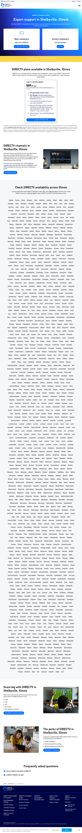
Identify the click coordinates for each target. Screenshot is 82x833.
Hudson (35, 400)
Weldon (35, 647)
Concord (48, 289)
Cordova (71, 289)
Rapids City (43, 551)
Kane (11, 413)
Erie (39, 334)
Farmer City (71, 338)
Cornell (11, 293)
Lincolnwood (41, 437)
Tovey (44, 623)
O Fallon (72, 510)
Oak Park (33, 513)
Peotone (61, 534)
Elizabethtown (23, 327)
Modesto (40, 479)
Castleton (31, 269)
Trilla (9, 627)
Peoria (23, 200)
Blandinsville (58, 234)
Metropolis (38, 472)
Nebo (16, 499)
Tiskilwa (71, 620)
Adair (35, 200)
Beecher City (19, 227)
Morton (20, 486)
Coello (44, 286)
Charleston (12, 276)
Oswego (34, 523)
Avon (8, 221)
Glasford (38, 362)
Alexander (10, 203)
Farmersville (11, 341)
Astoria (19, 217)
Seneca (71, 582)
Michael (45, 472)
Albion (66, 200)
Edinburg (11, 324)
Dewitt (10, 310)
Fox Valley (51, 348)
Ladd (67, 424)
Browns (41, 248)
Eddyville (54, 320)
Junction (57, 410)
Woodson (36, 668)
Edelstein (61, 320)
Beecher (12, 227)
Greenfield (21, 375)
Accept (66, 830)
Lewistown (46, 434)
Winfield (56, 661)
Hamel (17, 379)
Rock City (39, 561)
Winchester (43, 661)
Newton (36, 506)
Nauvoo (10, 499)
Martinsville (11, 461)
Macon (20, 451)
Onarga (26, 520)
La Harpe (21, 424)
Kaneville (17, 413)
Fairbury (25, 338)
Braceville (50, 241)
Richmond (33, 554)
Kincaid (57, 417)
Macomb (13, 451)
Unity (62, 627)
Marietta (19, 458)
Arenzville (38, 210)
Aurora (62, 217)
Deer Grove (25, 307)
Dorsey (66, 310)
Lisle (57, 437)
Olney (68, 517)
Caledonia (69, 255)
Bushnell (41, 255)
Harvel (62, 382)
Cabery (58, 255)
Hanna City (54, 379)
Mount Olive (39, 489)
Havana (23, 386)
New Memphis (68, 503)
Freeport (60, 351)
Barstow (54, 221)
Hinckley (44, 393)
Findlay (61, 341)
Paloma (19, 527)
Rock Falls (47, 561)
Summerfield (59, 609)
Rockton (16, 565)
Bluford (51, 238)
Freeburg (44, 351)
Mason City (48, 461)
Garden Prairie (41, 355)
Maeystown (34, 451)
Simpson (44, 592)
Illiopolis (33, 403)
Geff (59, 355)
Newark (11, 200)
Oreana (66, 520)
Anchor (39, 207)
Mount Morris (30, 489)
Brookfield (11, 248)
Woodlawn (21, 668)
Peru (16, 537)
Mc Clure (31, 465)
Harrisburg (27, 382)
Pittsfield (11, 541)
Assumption (11, 217)
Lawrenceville (38, 431)
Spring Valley (61, 599)
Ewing (20, 338)
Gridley (49, 375)
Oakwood (60, 513)
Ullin (45, 627)
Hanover (62, 379)
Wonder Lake (44, 665)
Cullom (15, 300)
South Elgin (51, 596)
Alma (50, 203)
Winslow (13, 665)
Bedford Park (69, 224)
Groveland (64, 375)
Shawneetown (53, 585)
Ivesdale (48, 406)
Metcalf (30, 472)
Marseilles (62, 458)
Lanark (68, 427)
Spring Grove (52, 599)
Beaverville (51, 224)
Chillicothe (45, 279)
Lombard (69, 441)
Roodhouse (57, 565)
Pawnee (58, 530)
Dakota (46, 300)
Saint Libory (41, 575)
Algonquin (23, 203)
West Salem (42, 651)
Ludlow (24, 448)
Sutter (18, 613)
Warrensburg (33, 640)
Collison (11, 289)
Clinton (10, 286)
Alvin (27, 207)
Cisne (11, 283)
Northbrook (65, 510)
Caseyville (24, 269)
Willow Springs (66, 658)
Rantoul (36, 551)
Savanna (32, 579)
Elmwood (25, 331)
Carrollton (56, 265)
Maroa (56, 458)
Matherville (57, 461)
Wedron (29, 647)
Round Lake (38, 568)
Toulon (39, 623)
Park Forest (14, 530)
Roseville (16, 568)
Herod (9, 389)
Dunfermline (64, 313)
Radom (72, 548)
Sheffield (61, 585)
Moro (60, 482)
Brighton (34, 245)
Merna (17, 472)
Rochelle (24, 561)
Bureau (18, 255)
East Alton (41, 317)
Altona (22, 207)
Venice (57, 630)
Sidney (29, 592)
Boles (56, 238)
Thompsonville (22, 620)
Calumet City (17, 258)
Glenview (21, 365)
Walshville (71, 637)
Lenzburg (26, 434)
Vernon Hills (27, 634)
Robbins (71, 558)
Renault (18, 554)
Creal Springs (68, 293)
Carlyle (10, 265)
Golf (73, 365)
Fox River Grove (41, 348)
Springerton (70, 599)
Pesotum (21, 537)
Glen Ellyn (54, 362)
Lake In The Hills (35, 427)
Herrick (15, 389)
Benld (17, 231)
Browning (34, 248)
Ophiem (44, 520)
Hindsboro (52, 393)
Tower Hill (58, 623)
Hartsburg (49, 382)
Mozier (27, 492)
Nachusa (36, 496)
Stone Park (37, 606)
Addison (48, 200)
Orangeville (59, 520)
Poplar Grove (27, 544)
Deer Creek (17, 307)
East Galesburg (70, 317)
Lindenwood (50, 437)
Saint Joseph (32, 575)
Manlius (34, 455)
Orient (9, 523)
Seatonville (59, 582)
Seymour (30, 585)
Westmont (32, 654)
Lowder (11, 448)
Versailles (41, 634)
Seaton (52, 582)
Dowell (14, 313)
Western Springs (16, 654)
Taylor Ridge (67, 613)
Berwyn (57, 231)
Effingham (35, 324)
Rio (22, 558)
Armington (71, 210)
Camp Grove (62, 258)
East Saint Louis (39, 320)
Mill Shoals (12, 475)
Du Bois (37, 313)
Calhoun (10, 258)
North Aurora (34, 510)
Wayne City (13, 647)
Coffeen (50, 286)
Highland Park (70, 389)
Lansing (10, 431)
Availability (11, 783)
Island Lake (31, 406)
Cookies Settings (55, 830)
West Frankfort (16, 651)
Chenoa (42, 276)
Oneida (32, 520)
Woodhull (68, 665)
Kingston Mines (15, 420)
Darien (36, 303)
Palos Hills (37, 527)
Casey (17, 269)
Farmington (19, 341)
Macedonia (51, 448)
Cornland (17, 293)
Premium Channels (24, 802)
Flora (26, 344)
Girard (24, 362)
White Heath (15, 658)
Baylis (30, 224)
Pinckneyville (54, 537)
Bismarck (42, 234)
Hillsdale (25, 393)
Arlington (51, 210)
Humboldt (51, 400)
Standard (20, 603)
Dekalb (39, 307)
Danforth (16, 303)
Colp (22, 289)
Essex (50, 334)
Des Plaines (65, 307)
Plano (31, 541)
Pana (50, 527)
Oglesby (29, 517)
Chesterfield (70, 276)
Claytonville (63, 283)
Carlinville (63, 262)
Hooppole (69, 396)
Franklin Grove (19, 351)
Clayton (56, 283)
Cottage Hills (32, 293)
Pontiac (20, 544)
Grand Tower (71, 369)
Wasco (55, 640)
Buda (23, 252)
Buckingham (69, 248)
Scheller (11, 582)
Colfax (64, 286)
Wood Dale (53, 665)
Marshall (69, 458)
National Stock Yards (67, 496)
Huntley (63, 400)
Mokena (52, 479)
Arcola (32, 210)
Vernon (20, 634)
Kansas (31, 413)
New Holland (50, 503)
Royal (52, 568)
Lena (20, 434)
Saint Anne (34, 572)
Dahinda (32, 300)
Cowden (60, 293)
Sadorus (16, 572)
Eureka (55, 334)
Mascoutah (34, 461)
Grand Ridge (62, 369)
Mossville (36, 486)
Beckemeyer (59, 224)
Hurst (11, 403)
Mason (41, 461)
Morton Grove (27, 486)
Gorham (39, 369)
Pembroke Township (34, 534)
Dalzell (72, 300)
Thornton (38, 620)
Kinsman (32, 420)
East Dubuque (60, 317)
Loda (52, 441)
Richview (49, 554)
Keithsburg (65, 413)
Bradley (64, 241)
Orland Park (21, 523)
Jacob (63, 406)
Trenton (72, 623)
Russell (72, 568)
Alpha (55, 203)
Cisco (73, 279)
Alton (17, 207)
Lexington (53, 434)
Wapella (19, 640)
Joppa (47, 410)
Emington (71, 331)
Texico (51, 616)
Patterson (44, 530)
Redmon (12, 554)
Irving (17, 406)
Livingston (34, 441)
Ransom (29, 551)
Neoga (21, 499)
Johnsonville (17, 410)
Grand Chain (53, 369)
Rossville (31, 568)
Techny (30, 616)
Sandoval (9, 579)
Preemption (10, 548)
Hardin (14, 382)
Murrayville (29, 496)
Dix (29, 310)
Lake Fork (26, 427)
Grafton (46, 369)
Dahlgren (39, 300)
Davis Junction (49, 303)
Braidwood (71, 241)
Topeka (33, 623)
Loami (40, 441)
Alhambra (31, 203)
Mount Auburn (60, 486)
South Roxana (12, 599)
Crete (40, 296)
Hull (45, 400)
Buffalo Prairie (47, 252)
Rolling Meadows (34, 565)
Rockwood (24, 565)
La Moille (28, 424)
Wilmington (26, 661)
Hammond (31, 379)
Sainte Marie (58, 575)
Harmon (20, 382)
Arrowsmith (30, 214)
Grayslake (53, 372)
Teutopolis (44, 616)
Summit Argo (68, 609)
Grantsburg (30, 372)
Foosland (40, 344)
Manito (28, 455)
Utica (20, 630)
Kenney (25, 417)
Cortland (24, 293)
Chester (63, 276)
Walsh (64, 637)
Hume (57, 400)
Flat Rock (20, 344)
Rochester (32, 561)
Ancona (45, 207)
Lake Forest (18, 427)
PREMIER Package (9, 810)
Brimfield (41, 245)
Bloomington (11, 238)
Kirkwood (45, 420)
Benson (32, 231)
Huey (40, 400)
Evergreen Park (12, 338)
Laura (23, 431)
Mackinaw (70, 448)
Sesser (17, 585)
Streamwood (13, 609)
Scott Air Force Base (35, 582)
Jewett (10, 410)
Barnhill (35, 221)
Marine (25, 458)
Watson (41, 644)
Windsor (50, 661)
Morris (65, 482)
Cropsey (55, 296)
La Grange (68, 420)
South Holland (60, 596)
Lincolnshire (32, 437)
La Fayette (60, 420)
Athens (24, 217)
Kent (30, 417)
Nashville (50, 496)
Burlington (25, 255)
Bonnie (24, 241)
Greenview (35, 375)
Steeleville (42, 603)
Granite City (14, 372)
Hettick (33, 389)
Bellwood (62, 227)
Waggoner (44, 637)
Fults (72, 351)
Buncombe (62, 252)
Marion (31, 458)
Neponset (28, 499)
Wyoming (27, 671)
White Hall (68, 654)
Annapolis (71, 207)
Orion (14, 523)
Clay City (49, 283)
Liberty (60, 434)
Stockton (29, 606)
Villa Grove (61, 634)
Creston (27, 296)
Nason (57, 496)
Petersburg (29, 537)
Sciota (26, 582)
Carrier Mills (48, 265)
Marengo (12, 458)
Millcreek (27, 475)
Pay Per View (22, 808)
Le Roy (45, 431)
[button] (41, 771)
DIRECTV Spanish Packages (9, 814)
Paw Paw (51, 530)
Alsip (65, 203)
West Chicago (68, 647)
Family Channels (23, 805)
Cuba (9, 300)
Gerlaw (25, 358)
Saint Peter (49, 575)
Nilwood (53, 506)
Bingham (27, 234)
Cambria (32, 258)
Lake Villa (45, 427)
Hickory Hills (47, 389)
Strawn (71, 606)
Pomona (13, 544)
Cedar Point (53, 269)
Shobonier (60, 589)
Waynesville (21, 647)
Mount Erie (21, 489)
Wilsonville (35, 661)
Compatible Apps (39, 799)
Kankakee (24, 413)
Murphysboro (20, 496)
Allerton (45, 203)
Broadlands (54, 245)
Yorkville (51, 671)
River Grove (36, 558)
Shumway (11, 592)
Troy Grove (32, 627)
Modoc (47, 479)
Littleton (19, 441)
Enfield (23, 334)
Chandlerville (54, 272)
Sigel (34, 592)
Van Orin (38, 630)
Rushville (65, 568)
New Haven (41, 503)
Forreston (69, 344)
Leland (9, 434)
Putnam (60, 548)
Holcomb (23, 396)
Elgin (8, 327)
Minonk (22, 479)
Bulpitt (55, 252)
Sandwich (17, 579)
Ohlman (40, 517)
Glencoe (68, 362)
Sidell (23, 592)
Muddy (39, 492)
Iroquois (11, 406)
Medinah (28, 468)
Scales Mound (62, 579)
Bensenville (24, 231)
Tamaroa (46, 613)
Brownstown (48, 248)
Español (79, 1)
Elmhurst (17, 331)
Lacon (62, 424)
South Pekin (69, 596)
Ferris (32, 341)
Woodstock (44, 668)
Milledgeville (35, 475)
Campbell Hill (13, 262)
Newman (29, 506)
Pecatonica (19, 534)
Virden (23, 637)
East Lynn (13, 320)
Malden (63, 451)
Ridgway (64, 554)
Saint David (62, 572)
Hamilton (23, 379)
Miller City (43, 475)
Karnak (38, 413)
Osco (28, 523)
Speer (44, 599)
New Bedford (53, 499)
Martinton (19, 461)
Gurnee (71, 375)
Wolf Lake (35, 665)
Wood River (61, 665)
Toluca (21, 623)
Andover (59, 207)
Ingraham (64, 403)
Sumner (13, 613)
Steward (61, 603)
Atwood (43, 217)
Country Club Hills (51, 293)
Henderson (50, 386)
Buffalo (29, 252)
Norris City (26, 510)
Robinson (17, 561)
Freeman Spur (53, 351)
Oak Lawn (26, 513)
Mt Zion (33, 492)
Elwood (58, 331)
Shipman (40, 589)
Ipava (70, 403)
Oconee (73, 513)
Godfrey (36, 365)
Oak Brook (10, 513)
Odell (13, 517)
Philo (35, 537)
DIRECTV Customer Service (70, 798)
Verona (34, 634)
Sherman (26, 589)
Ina (38, 403)
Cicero (68, 279)
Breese (12, 245)
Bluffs (45, 238)
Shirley (53, 589)
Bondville (71, 238)
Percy (67, 534)
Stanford (27, 603)
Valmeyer (31, 630)
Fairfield (32, 338)
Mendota (69, 468)
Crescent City (12, 296)
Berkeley (44, 231)
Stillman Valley (13, 606)
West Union (51, 651)
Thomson (31, 620)
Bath (25, 224)
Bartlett (67, 221)
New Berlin (62, 499)
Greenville (43, 375)
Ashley (56, 214)
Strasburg (64, 606)
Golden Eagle (57, 365)
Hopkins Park (20, 400)
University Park (70, 627)
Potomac (48, 544)
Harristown (35, 382)
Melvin (50, 468)
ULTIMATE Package (9, 807)
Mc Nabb (63, 465)
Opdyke (38, 520)
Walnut (51, 637)
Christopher (61, 279)
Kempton (10, 417)
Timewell (55, 620)
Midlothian (61, 472)
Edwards (18, 324)
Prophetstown (35, 548)
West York (59, 651)
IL (15, 783)
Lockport (46, 441)
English (73, 1)
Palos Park (44, 527)
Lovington (70, 444)
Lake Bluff (10, 427)
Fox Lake (33, 348)
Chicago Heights (25, 279)
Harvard (56, 382)
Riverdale (44, 558)
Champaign (39, 272)
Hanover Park (70, 379)
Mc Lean (46, 465)
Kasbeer (43, 413)
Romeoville (49, 565)
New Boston (70, 499)
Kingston (71, 417)
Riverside (51, 558)
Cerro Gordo (13, 272)
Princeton (18, 548)
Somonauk (27, 596)
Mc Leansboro (55, 465)
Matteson (64, 461)
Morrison (71, 482)
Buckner (18, 252)
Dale (51, 300)
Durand (14, 317)
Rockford (70, 561)
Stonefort (44, 606)
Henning (65, 386)
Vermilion (71, 630)
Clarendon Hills (40, 283)
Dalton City (65, 300)
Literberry (70, 437)
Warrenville (41, 640)
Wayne (69, 644)
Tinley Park (63, 620)
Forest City (48, 344)
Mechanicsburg (14, 468)
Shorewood (68, 589)
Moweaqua (20, 492)
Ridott (70, 554)
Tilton (49, 620)
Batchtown (19, 224)
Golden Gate (66, 365)
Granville (38, 372)
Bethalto (63, 231)
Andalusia (52, 207)
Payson (17, 200)
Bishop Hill (34, 234)
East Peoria (29, 320)
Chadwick (21, 272)
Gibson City (51, 358)
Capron (40, 262)
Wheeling (60, 654)
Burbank (12, 255)
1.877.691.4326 (31, 193)
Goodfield (18, 369)
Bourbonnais (36, 241)
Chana (46, 272)
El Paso (42, 324)
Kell (71, 413)
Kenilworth (18, 417)
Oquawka (51, 520)
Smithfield (70, 592)
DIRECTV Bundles (55, 799)
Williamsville (41, 658)
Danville (30, 303)
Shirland (47, 589)
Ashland (50, 214)
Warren (25, 640)
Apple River (25, 210)
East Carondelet (50, 317)
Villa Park (68, 634)
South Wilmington (23, 599)
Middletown (52, 472)
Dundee (57, 313)
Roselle (10, 568)
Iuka (42, 406)
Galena (16, 355)
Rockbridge (63, 561)
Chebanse (35, 276)
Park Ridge (22, 530)
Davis (41, 303)
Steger (48, 603)
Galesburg (23, 355)
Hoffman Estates (14, 396)
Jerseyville (70, 406)
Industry (50, 403)
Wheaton (46, 654)
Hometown (45, 396)
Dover (72, 310)
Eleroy (71, 324)
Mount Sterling (69, 489)
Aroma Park (22, 214)
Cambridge (40, 258)
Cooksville (64, 289)
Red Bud (64, 551)
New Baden (44, 499)
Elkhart (42, 327)
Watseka (34, 644)
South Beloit (42, 596)
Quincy (67, 548)
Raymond (57, 551)
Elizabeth (14, 327)
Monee (72, 479)
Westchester (66, 651)
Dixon (33, 310)
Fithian (72, 341)
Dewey (72, 307)
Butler (47, 255)
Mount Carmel (70, 486)
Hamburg (11, 379)
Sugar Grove (43, 609)
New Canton (23, 503)
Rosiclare (24, 568)
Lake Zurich (53, 427)
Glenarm (61, 362)
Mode (34, 479)
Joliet (34, 410)
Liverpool (26, 441)
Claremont (31, 283)
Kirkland (38, 420)
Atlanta (37, 217)
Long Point (21, 444)
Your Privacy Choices (71, 805)
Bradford (57, 241)
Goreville (32, 369)
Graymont (45, 372)
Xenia (33, 671)
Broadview (62, 245)
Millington (51, 475)
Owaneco (46, 523)
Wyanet (20, 671)
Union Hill (56, 627)
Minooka (28, 479)
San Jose (71, 575)
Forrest (63, 344)
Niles (47, 506)
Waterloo (19, 644)
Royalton (58, 568)
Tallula (40, 613)
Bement (12, 231)
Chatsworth (27, 276)
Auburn (49, 217)
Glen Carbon (46, 362)
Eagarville (27, 317)
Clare (25, 283)
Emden (64, 331)
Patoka (38, 530)
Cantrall (33, 262)
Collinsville (71, 286)
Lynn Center (37, 448)
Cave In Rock (44, 269)
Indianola (44, 403)
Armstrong (14, 214)
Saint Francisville (13, 575)
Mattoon (71, 461)
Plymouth (57, 541)
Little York (12, 441)
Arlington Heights (61, 210)
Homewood (54, 396)
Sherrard (33, 589)
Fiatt (37, 341)
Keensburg (57, 413)
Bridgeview (27, 245)
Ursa (15, 630)
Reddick (71, 551)
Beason (44, 224)
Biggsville (20, 234)
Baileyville (15, 221)
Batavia (11, 224)
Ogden (23, 517)
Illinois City (26, 403)
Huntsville (70, 400)
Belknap (27, 227)
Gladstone (31, 362)
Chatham (19, 276)
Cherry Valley (55, 276)
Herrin (20, 389)
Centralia (68, 269)
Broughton (27, 248)
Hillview (38, 393)
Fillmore (54, 341)
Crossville (61, 296)
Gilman (13, 362)
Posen (42, 544)
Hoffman (71, 393)
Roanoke (65, 558)
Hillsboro (18, 393)
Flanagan (12, 344)
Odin (17, 517)
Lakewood (61, 427)
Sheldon (13, 589)
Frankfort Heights (68, 348)
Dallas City (57, 300)
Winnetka (72, 661)
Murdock (11, 496)
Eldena (53, 324)
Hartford (42, 382)
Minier (16, 479)
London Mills (12, 444)
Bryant (62, 248)
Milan (67, 472)
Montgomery (29, 482)
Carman (16, 265)
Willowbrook (11, 661)
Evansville (69, 334)
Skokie (56, 592)
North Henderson (55, 510)
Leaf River (52, 431)
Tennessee (37, 616)
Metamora (24, 472)
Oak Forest (18, 513)
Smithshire (12, 596)
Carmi (22, 265)
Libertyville (67, 434)
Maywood (18, 465)
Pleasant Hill (38, 541)
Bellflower (48, 227)
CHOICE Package (8, 805)
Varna (51, 630)
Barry (48, 221)
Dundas (50, 313)
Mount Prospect (48, 489)
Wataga (13, 644)
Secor (65, 582)
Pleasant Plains (48, 541)
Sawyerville (45, 579)
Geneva (72, 355)
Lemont (15, 434)
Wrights (70, 668)
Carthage (71, 265)
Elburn (47, 324)
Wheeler (53, 654)
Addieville (42, 200)
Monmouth (11, 482)
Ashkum (43, 214)
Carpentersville (39, 265)
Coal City (16, 286)
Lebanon (59, 431)
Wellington (43, 647)
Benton (38, 231)
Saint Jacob (22, 575)
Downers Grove (22, 313)
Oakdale (40, 513)
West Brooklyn (58, 647)
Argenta (45, 210)
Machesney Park (61, 448)
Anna (64, 207)
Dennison (52, 307)
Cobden (39, 286)
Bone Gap (10, 241)
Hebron (38, 386)
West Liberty (25, 651)
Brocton (69, 245)
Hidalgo (55, 389)
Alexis (17, 203)
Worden (58, 668)
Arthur (37, 214)
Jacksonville (55, 406)
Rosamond (65, 565)
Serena (12, 585)
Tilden (44, 620)
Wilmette (18, 661)
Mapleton (63, 455)
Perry (11, 537)
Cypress (26, 300)
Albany (55, 200)
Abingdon (29, 200)
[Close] (79, 830)
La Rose (49, 424)
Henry (71, 386)
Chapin (70, 272)
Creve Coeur (47, 296)
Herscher (26, 389)
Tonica (27, 623)
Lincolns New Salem (21, 437)
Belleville (41, 227)
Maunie (11, 465)
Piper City (62, 537)
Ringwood (16, 558)
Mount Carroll (12, 489)
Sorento (34, 596)
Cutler (20, 300)
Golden (50, 365)
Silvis (38, 592)
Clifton (70, 283)
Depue (58, 307)
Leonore (33, 434)
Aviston (72, 217)
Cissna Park (18, 283)
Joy (52, 410)
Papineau (63, 527)
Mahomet (49, 451)
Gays (55, 355)
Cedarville (61, 269)
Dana (10, 303)
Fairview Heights (55, 338)
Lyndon (30, 448)
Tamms (53, 613)
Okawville (47, 517)
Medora (35, 468)
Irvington (23, 406)
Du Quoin (43, 313)
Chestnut (10, 279)
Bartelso (61, 221)
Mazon (25, 465)
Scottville (45, 582)
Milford (73, 472)
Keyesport (43, 417)
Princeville (26, 548)
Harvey (68, 382)
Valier (25, 630)
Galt (29, 355)
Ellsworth (10, 331)
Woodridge (28, 668)
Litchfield (63, 437)
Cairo (63, 255)
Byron (52, 255)
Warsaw (49, 640)
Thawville (57, 616)
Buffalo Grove (37, 252)
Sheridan (19, 589)
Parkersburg (30, 530)
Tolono (16, 623)
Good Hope (10, 369)
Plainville (25, 541)
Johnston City (27, 410)
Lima (73, 434)
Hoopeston (62, 396)
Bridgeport (19, 245)
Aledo (71, 200)
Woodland (13, 668)
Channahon (63, 272)
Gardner (49, 355)
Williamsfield (32, 658)
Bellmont (55, 227)
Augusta (55, 217)
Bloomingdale (68, 234)
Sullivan (51, 609)
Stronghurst (28, 609)
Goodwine (25, 369)
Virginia (28, 637)
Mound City (44, 486)
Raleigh (11, 551)
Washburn (62, 640)
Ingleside (57, 403)
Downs (31, 313)
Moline (59, 479)
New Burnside (14, 503)
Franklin (11, 351)
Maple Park (56, 455)
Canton (27, 262)
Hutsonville (18, 403)
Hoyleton (28, 400)
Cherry (47, 276)
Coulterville (41, 293)
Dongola (44, 310)
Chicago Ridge (36, 279)
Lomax (63, 441)
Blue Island (20, 238)
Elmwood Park (34, 331)
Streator (21, 609)
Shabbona (37, 585)
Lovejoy (55, 444)
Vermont (13, 634)
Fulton (67, 351)
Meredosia (10, 472)
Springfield (13, 603)
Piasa (40, 537)
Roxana (46, 568)
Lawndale (29, 431)
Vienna (54, 634)
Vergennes (64, 630)
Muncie (65, 492)
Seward (23, 585)
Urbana (10, 630)
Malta (69, 451)
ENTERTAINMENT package (9, 801)
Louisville (48, 444)
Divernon (23, 310)
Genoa (10, 358)
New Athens (36, 499)
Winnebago (64, 661)
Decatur (10, 307)
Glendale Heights (12, 365)
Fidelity (42, 341)
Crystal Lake (69, 296)
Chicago (16, 279)
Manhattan (21, 455)
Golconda (43, 365)
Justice (64, 410)
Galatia (10, 355)
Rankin (23, 551)
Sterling (54, 603)
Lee (65, 431)
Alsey (60, 203)
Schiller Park (18, 582)
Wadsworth (36, 637)
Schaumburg (71, 579)
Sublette (36, 609)
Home (5, 783)
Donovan (60, 310)
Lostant (42, 444)
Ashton (69, 214)
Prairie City (56, 544)
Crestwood (34, 296)
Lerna (39, 434)
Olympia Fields (12, 520)
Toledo (10, 623)
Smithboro (63, 592)
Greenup (28, 375)
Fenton (27, 341)
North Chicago (44, 510)
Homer (30, 396)
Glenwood (29, 365)
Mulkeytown (57, 492)
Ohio (34, 517)
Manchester (12, 455)
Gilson (19, 362)
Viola (17, 637)
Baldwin (22, 221)
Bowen (44, 241)
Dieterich (16, 310)
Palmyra (13, 527)
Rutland (10, 572)
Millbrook (20, 475)
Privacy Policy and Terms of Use (70, 809)
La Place (35, 424)
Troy (26, 627)
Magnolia (42, 451)
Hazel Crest (30, 386)
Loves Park (62, 444)
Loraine (35, 444)
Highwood (11, 393)
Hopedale (12, 400)
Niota (59, 506)
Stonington (52, 606)
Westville (39, 654)
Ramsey (17, 551)
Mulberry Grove (47, 492)
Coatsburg (32, 286)
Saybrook (53, 579)
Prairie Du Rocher (66, 544)
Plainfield (18, 541)
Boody (29, 241)
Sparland (33, 599)
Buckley (11, 252)
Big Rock (12, 234)
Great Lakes (67, 372)
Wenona (49, 647)
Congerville (56, 289)
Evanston (62, 334)
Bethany (69, 231)
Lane (73, 427)
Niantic (42, 506)
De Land (64, 303)
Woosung (51, 668)
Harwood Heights (14, 386)
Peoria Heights (53, 534)
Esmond (44, 334)
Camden (47, 258)
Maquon (70, 455)
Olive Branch (55, 517)
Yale (38, 671)
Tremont (65, 623)
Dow (9, 313)
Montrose (45, 482)
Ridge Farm (57, 554)
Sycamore (25, 613)
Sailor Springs (25, 572)
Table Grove (33, 613)
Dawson (57, 303)
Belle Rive (34, 227)
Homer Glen (37, 396)
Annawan (11, 210)
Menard (56, 468)
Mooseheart (53, 482)
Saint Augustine (43, 572)
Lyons (44, 448)
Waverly (63, 644)
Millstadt (58, 475)
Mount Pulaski (59, 489)
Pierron (46, 537)
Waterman (27, 644)
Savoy (38, 579)
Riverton (58, 558)
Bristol (47, 245)
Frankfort (58, 348)
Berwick (50, 231)
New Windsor (21, 506)
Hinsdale (64, 393)
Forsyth (11, 348)
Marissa (37, 458)
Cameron (54, 258)
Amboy (33, 207)
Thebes (70, 616)
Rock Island (54, 561)
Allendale (38, 203)
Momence (65, 479)
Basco (73, 221)
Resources (68, 802)
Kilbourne (50, 417)
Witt (30, 665)
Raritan (51, 551)
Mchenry (70, 465)
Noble (64, 506)
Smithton (19, 596)
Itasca (38, 406)
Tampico (59, 613)
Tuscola (39, 627)
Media (22, 468)
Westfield (25, 654)
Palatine (58, 523)
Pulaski (54, 548)
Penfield (44, 534)
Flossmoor (32, 344)
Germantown (42, 358)
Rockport (10, 565)
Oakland (53, 513)
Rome (42, 565)
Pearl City (11, 534)
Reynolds (25, 554)
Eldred (66, 324)
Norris (19, 510)
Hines (58, 393)
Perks (72, 534)
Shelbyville (69, 585)
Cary (12, 269)
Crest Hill (20, 296)
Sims (50, 592)
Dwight (20, 317)
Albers (60, 200)
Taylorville (23, 616)
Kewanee (35, 417)
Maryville (26, 461)
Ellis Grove (65, 327)
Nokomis (70, 506)
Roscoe (72, 565)
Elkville (48, 327)
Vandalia (45, 630)
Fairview (46, 338)
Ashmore (62, 214)
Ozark (53, 523)
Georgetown (17, 358)
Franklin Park (29, 351)
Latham (17, 431)
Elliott (58, 327)
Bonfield (17, 241)
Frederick (37, 351)
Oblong (67, 513)
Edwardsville (26, 324)
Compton (41, 289)
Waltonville (12, 640)
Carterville (64, 265)
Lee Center (71, 431)
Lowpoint (17, 448)
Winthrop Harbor (22, 665)
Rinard (10, 558)
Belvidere (69, 227)
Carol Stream (29, 265)
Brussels (56, 248)
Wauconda (48, 644)
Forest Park (55, 344)
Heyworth (39, 389)
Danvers (23, 303)
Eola (28, 334)
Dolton (39, 310)
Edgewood (69, 320)
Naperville (43, 496)
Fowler (27, 348)
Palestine (65, 523)
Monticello (38, 482)
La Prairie (42, 424)
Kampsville (71, 410)
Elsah (41, 331)
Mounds (51, 486)
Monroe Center (20, 482)
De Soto (70, 303)
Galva (33, 355)
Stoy (58, 606)
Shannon (44, 585)
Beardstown (37, 224)
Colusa (35, 289)
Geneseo (65, 355)
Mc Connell (39, 465)
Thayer (64, 616)
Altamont (71, 203)
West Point (34, 651)
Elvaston (47, 331)
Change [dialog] (12, 1)
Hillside (32, 393)
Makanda (56, 451)
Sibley (18, 592)
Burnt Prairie (33, 255)
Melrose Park (43, 468)
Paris (69, 527)
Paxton (65, 530)
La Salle (56, 424)
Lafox (72, 424)
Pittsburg (69, 537)
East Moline (21, 320)
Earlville (34, 317)
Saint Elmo (71, 572)
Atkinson (30, 217)
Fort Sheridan (19, 348)
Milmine (65, 475)
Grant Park (22, 372)
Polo (72, 541)
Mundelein (72, 492)
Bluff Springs (38, 238)
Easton (48, 320)
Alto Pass (11, 207)
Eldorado (59, 324)
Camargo (26, 258)
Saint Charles (53, 572)
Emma (11, 334)
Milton (71, 475)
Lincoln (11, 437)
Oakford (46, 513)
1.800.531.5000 (52, 191)
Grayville (60, 372)
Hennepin (58, 386)
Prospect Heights (45, 548)
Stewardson (68, 603)
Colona (17, 289)
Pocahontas (65, 541)
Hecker (44, 386)
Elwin (53, 331)
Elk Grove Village (34, 327)
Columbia (28, 289)
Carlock (70, 262)
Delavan (45, 307)
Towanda (51, 623)
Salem (65, 575)
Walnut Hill (58, 637)
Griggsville (56, 375)
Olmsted (63, 517)
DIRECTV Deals (54, 802)
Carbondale (56, 262)
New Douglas (32, 503)
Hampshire (39, 379)
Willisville (49, 658)
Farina (64, 338)
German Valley (33, 358)
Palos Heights (28, 527)
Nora (8, 510)
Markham (49, 458)
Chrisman (53, 279)
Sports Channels (23, 799)
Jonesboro (41, 410)
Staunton (34, 603)
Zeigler (57, 671)
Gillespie (71, 358)
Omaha (20, 520)
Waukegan (56, 644)
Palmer (72, 523)
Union (49, 627)
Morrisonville (12, 486)
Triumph (15, 627)
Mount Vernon (11, 492)
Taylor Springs (14, 616)
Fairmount (39, 338)
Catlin (37, 269)
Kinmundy (25, 420)
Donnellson (52, 310)
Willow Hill (57, 658)
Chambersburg (30, 272)
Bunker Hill (70, 252)
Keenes (50, 413)
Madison (26, 451)
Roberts (11, 561)
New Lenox (59, 503)
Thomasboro (12, 620)
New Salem (12, 506)
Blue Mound (28, 238)
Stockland (22, 606)
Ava (67, 217)
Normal (14, 510)
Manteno (48, 455)
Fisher (66, 341)
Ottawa (40, 523)
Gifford (59, 358)
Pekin (25, 534)
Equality (33, 334)
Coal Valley (24, 286)
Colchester (58, 286)
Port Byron (36, 544)
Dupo (8, 317)
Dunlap (72, 313)
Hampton (46, 379)
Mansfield (41, 455)
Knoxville (52, 420)
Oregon (72, 520)
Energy (17, 334)
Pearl (70, 530)
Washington (70, 640)
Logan (57, 441)
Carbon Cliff (47, 262)
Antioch (17, 210)
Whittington (23, 658)
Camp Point (71, 258)
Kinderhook (64, 417)
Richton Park (41, 554)
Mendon (62, 468)
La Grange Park (12, 424)
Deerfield (32, 307)
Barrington (42, 221)
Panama (56, 527)
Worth (64, 668)
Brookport (19, 248)
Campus (21, 262)
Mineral (10, 479)
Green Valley (12, 375)
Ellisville (72, 327)
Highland (61, 389)
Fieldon (48, 341)
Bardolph (28, 221)
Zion (62, 671)
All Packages (7, 798)
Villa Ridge (11, 637)
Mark (43, 458)
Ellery (53, 327)
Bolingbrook (63, 238)
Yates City (44, 671)
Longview (29, 444)
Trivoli (21, 627)
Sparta (39, 599)
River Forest (28, 558)
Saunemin (25, 579)
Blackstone (50, 234)
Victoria (48, 634)
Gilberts (64, 358)
